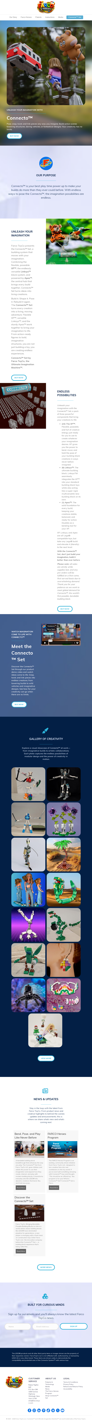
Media (60, 17)
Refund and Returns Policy (73, 1387)
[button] (14, 136)
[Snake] (64, 890)
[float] (45, 1030)
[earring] (64, 960)
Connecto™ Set (74, 17)
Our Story (13, 17)
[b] (28, 819)
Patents (38, 17)
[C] (28, 960)
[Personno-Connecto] (28, 925)
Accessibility (67, 1389)
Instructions (49, 17)
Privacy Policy (68, 1384)
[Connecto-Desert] (64, 854)
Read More (21, 1188)
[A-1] (28, 784)
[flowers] (64, 819)
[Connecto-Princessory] (64, 995)
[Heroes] (64, 784)
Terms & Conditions (70, 1382)
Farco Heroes (26, 17)
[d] (64, 925)
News (47, 1389)
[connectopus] (28, 995)
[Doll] (28, 890)
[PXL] (28, 854)
